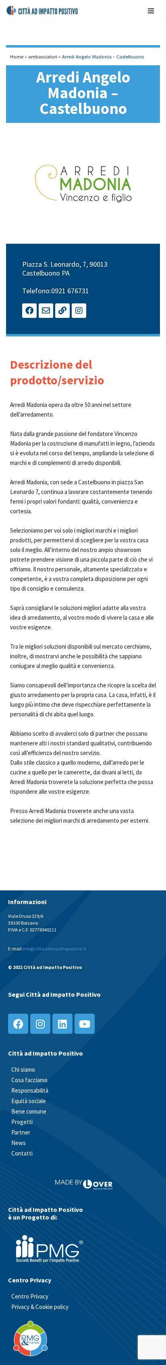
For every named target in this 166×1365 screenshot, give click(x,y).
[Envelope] (46, 310)
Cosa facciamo (29, 1080)
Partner (20, 1132)
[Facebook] (29, 310)
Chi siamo (23, 1069)
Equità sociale (28, 1101)
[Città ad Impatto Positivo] (42, 10)
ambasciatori (42, 56)
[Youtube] (85, 1024)
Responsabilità (29, 1090)
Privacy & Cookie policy (39, 1307)
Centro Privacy (29, 1296)
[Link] (62, 310)
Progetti (22, 1122)
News (18, 1143)
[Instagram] (79, 310)
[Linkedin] (62, 1024)
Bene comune (28, 1111)
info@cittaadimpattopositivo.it (54, 949)
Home (16, 56)
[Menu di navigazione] (151, 10)
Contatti (22, 1153)
